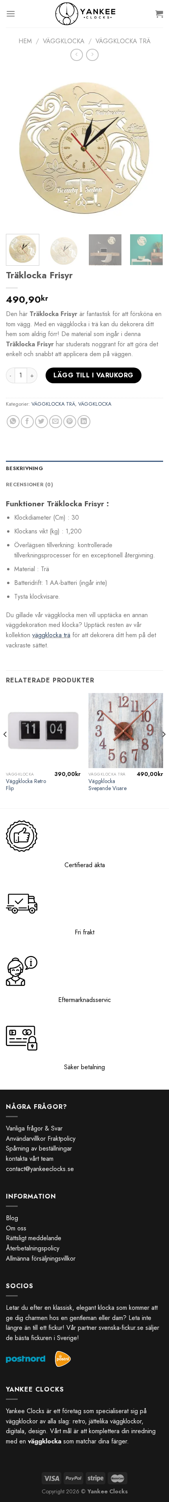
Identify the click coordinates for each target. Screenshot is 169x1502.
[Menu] (10, 13)
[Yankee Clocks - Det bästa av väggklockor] (85, 14)
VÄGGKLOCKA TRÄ (123, 41)
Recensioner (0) (29, 484)
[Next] (150, 148)
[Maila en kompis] (55, 421)
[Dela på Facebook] (27, 421)
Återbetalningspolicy (32, 1248)
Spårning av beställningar (39, 1148)
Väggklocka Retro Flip (26, 785)
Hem (25, 41)
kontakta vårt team (29, 1158)
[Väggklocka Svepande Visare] (125, 730)
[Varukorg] (159, 13)
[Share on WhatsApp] (13, 421)
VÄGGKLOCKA (63, 41)
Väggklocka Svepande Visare (107, 785)
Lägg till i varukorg (93, 375)
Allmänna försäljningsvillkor (40, 1258)
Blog (12, 1218)
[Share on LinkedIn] (83, 421)
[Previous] (19, 148)
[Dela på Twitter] (41, 421)
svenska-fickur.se (121, 1327)
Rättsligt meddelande (33, 1238)
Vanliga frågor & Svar (34, 1128)
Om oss (16, 1228)
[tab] (84, 468)
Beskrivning (24, 468)
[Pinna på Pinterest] (69, 421)
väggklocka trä (51, 635)
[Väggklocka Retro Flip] (43, 730)
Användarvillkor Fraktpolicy (40, 1138)
